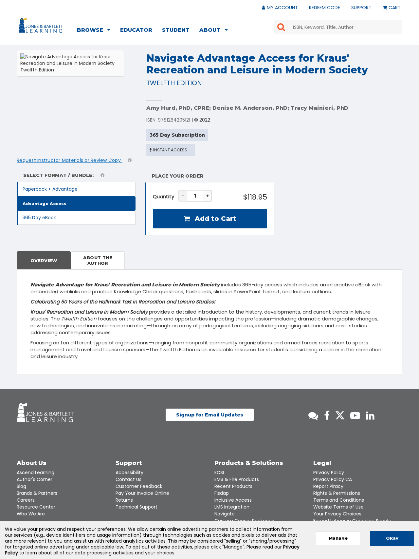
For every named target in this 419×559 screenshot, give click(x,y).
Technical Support (136, 507)
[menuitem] (95, 30)
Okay (392, 538)
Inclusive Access (233, 500)
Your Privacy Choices (337, 514)
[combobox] (338, 27)
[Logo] (42, 26)
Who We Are (31, 514)
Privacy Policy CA (332, 479)
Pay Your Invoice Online (142, 493)
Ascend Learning (35, 472)
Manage (338, 538)
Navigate (224, 514)
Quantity (163, 196)
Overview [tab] (43, 260)
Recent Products (233, 486)
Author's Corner (34, 479)
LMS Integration (231, 507)
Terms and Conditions (338, 500)
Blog (21, 486)
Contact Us (128, 479)
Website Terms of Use (338, 507)
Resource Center (36, 507)
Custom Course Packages (244, 520)
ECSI (219, 472)
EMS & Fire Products (236, 479)
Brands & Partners (37, 493)
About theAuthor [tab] (97, 260)
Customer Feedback (139, 486)
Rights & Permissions (336, 493)
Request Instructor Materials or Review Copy (69, 160)
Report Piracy (328, 486)
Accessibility (129, 472)
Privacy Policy (328, 472)
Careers (26, 500)
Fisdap (221, 493)
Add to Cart (214, 218)
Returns (124, 500)
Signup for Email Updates (209, 415)
